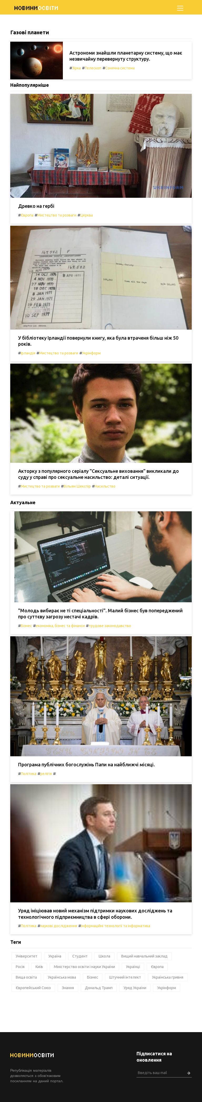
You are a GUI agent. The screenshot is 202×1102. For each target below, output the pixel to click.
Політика (28, 774)
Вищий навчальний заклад (144, 956)
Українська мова (62, 977)
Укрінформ (91, 353)
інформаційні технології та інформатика (115, 926)
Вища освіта (26, 977)
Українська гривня (167, 977)
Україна (54, 956)
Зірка (76, 68)
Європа (27, 215)
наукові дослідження (58, 926)
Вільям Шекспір (77, 486)
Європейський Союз (33, 988)
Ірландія (28, 353)
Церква (86, 215)
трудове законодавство (110, 626)
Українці (133, 967)
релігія (46, 774)
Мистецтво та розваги (56, 215)
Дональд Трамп (99, 988)
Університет (26, 956)
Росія (20, 967)
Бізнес (26, 626)
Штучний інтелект (125, 977)
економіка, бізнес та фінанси (60, 626)
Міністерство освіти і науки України (84, 967)
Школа (104, 956)
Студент (80, 956)
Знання (68, 988)
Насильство (105, 486)
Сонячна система (120, 68)
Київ (39, 967)
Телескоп (93, 68)
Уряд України (135, 988)
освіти (36, 8)
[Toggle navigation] (180, 8)
